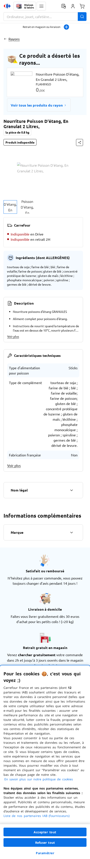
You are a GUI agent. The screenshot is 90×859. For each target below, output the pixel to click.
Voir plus (13, 336)
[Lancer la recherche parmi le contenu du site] (82, 16)
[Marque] (71, 532)
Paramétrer (45, 853)
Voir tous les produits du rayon (37, 105)
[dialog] (45, 762)
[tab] (10, 207)
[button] (41, 6)
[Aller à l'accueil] (7, 6)
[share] (79, 142)
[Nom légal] (71, 490)
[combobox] (45, 16)
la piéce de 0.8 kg (17, 132)
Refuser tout (45, 842)
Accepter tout (45, 832)
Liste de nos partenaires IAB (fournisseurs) (36, 816)
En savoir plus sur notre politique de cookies (38, 779)
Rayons (14, 39)
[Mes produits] (63, 6)
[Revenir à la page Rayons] (5, 39)
